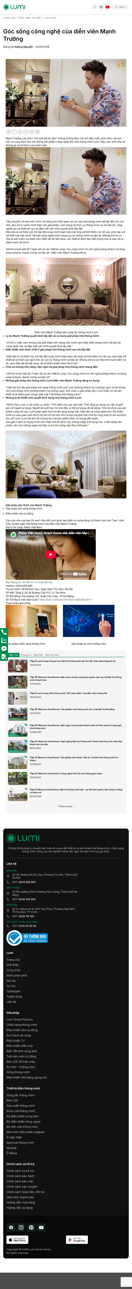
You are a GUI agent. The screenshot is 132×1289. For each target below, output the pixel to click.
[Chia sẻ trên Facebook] (14, 132)
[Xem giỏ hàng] (101, 7)
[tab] (13, 655)
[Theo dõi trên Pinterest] (31, 1227)
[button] (120, 7)
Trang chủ (9, 18)
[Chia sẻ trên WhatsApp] (8, 132)
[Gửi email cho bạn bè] (26, 132)
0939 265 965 (27, 899)
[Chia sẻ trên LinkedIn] (37, 132)
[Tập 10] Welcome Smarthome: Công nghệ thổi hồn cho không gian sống (66, 773)
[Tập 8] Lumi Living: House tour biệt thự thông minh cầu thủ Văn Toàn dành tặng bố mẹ (73, 661)
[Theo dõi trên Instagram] (21, 1227)
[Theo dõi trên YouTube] (41, 1227)
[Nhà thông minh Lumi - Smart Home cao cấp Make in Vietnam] (14, 7)
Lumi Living (50, 18)
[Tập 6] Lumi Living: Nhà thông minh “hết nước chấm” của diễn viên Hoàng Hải (68, 693)
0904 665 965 (27, 882)
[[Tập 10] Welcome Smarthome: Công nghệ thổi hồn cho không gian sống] (17, 778)
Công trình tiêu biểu (30, 18)
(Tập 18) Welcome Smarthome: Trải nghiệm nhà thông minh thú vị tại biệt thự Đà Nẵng (72, 709)
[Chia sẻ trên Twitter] (20, 132)
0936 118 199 (26, 916)
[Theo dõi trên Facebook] (11, 1227)
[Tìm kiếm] (95, 7)
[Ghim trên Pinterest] (31, 132)
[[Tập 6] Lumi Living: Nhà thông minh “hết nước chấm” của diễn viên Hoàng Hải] (17, 698)
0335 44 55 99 (27, 925)
